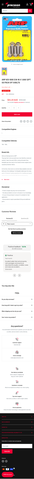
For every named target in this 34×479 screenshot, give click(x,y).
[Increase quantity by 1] (18, 108)
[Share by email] (31, 121)
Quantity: (4, 108)
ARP (3, 94)
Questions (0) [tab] (24, 218)
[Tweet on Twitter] (28, 121)
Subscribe (7, 451)
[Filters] (3, 224)
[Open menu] (2, 4)
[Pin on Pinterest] (24, 121)
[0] (31, 4)
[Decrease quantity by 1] (9, 108)
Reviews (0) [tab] (9, 218)
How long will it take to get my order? (12, 305)
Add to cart (17, 114)
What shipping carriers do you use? (12, 311)
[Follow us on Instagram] (6, 461)
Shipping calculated (19, 102)
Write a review (17, 233)
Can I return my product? (9, 317)
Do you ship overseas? (8, 299)
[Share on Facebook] (21, 121)
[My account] (27, 4)
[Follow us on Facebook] (3, 461)
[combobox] (15, 11)
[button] (11, 269)
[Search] (30, 11)
